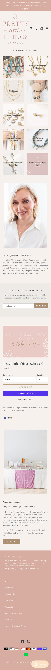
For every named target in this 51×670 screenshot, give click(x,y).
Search (7, 581)
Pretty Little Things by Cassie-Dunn (21, 662)
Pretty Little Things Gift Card (15, 626)
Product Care (9, 607)
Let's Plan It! (12, 542)
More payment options (25, 399)
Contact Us (9, 600)
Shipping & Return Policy (14, 613)
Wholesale (9, 587)
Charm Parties (10, 594)
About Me (8, 620)
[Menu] (46, 28)
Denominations (8, 375)
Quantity (40, 375)
